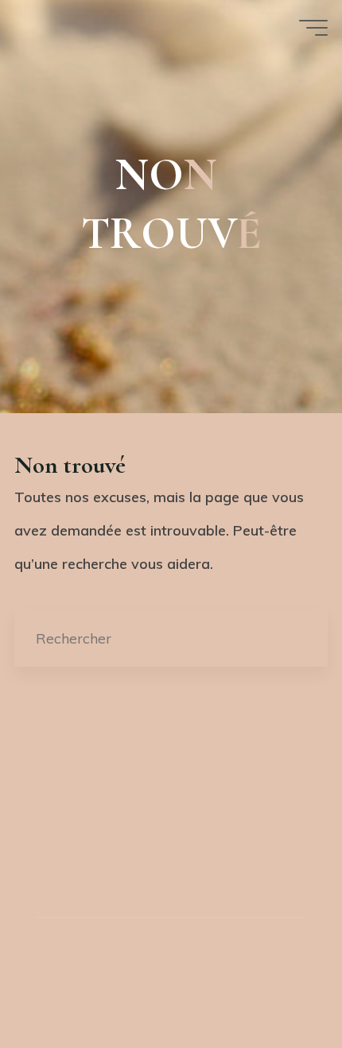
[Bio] (220, 824)
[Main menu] (313, 28)
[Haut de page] (171, 759)
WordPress (252, 977)
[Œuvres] (154, 824)
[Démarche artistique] (121, 824)
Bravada (165, 977)
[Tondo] (187, 824)
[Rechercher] (299, 638)
